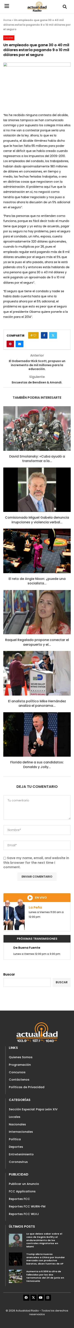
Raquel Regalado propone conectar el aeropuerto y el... (37, 642)
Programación (20, 1065)
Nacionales (17, 1124)
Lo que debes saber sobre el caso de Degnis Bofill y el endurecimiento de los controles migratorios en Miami (44, 1240)
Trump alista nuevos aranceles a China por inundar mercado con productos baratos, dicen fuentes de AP (45, 1258)
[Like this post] (34, 335)
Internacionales (21, 1132)
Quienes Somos (20, 1057)
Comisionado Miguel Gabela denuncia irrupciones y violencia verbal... (37, 519)
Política (15, 1139)
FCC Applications (22, 1191)
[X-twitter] (33, 1298)
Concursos (17, 1072)
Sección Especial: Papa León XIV (33, 1109)
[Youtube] (41, 1298)
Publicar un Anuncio (24, 1184)
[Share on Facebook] (44, 335)
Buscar (9, 974)
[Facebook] (26, 1298)
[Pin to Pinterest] (10, 344)
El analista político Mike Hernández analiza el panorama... (37, 703)
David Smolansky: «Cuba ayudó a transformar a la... (37, 458)
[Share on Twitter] (53, 335)
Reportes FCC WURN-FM (27, 1206)
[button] (64, 6)
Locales (14, 1117)
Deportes (16, 1147)
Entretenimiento (21, 1154)
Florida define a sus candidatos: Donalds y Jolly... (37, 764)
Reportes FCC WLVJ (24, 1214)
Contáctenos (19, 1080)
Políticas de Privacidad (26, 1087)
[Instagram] (48, 1298)
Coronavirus (18, 1162)
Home (7, 20)
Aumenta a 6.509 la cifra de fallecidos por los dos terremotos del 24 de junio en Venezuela (45, 1276)
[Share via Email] (19, 344)
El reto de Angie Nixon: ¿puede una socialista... (37, 581)
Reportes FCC (19, 1199)
